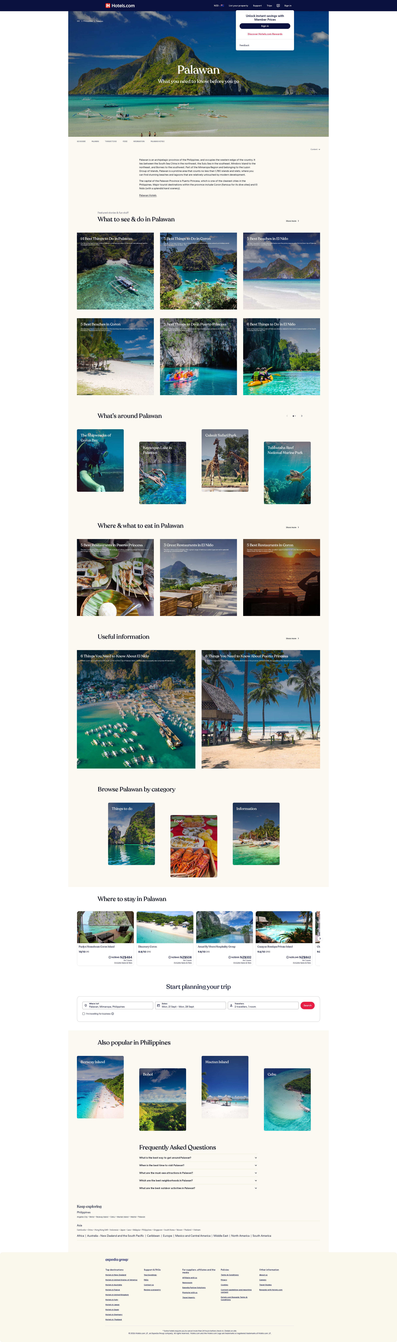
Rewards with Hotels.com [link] (270, 1289)
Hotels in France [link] (112, 1289)
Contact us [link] (149, 1285)
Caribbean (153, 1235)
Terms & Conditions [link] (230, 1275)
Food (125, 141)
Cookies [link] (224, 1285)
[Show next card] (320, 938)
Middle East (221, 1235)
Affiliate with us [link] (189, 1277)
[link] (265, 45)
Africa (80, 1235)
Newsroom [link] (187, 1282)
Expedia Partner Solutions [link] (194, 1287)
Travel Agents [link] (188, 1297)
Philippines (88, 21)
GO (78, 21)
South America (262, 1235)
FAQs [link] (146, 1280)
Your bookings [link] (150, 1275)
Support (257, 5)
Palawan (95, 141)
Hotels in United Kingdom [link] (117, 1294)
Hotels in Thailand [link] (113, 1319)
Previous (287, 416)
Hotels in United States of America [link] (121, 1280)
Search (308, 1005)
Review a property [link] (152, 1289)
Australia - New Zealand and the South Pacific (115, 1235)
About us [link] (263, 1275)
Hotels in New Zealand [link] (115, 1275)
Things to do (111, 141)
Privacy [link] (224, 1280)
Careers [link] (262, 1280)
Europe (167, 1235)
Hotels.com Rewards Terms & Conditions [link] (234, 1298)
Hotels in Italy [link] (111, 1299)
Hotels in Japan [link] (112, 1304)
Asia (79, 1225)
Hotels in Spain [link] (112, 1309)
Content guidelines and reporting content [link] (236, 1290)
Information (139, 141)
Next (300, 416)
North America (240, 1235)
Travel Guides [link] (265, 1285)
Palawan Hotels (157, 141)
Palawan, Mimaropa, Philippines (107, 1006)
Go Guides (81, 141)
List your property (238, 5)
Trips (269, 5)
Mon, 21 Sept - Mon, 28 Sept (178, 1006)
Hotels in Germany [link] (113, 1314)
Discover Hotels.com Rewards (265, 34)
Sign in (288, 5)
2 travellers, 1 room (245, 1006)
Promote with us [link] (189, 1292)
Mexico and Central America (192, 1235)
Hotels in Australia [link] (113, 1285)
